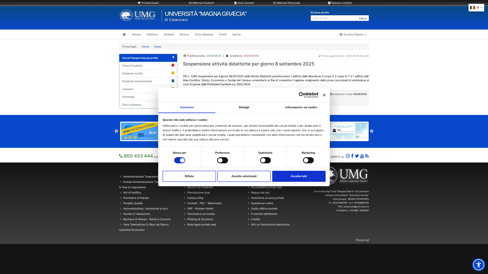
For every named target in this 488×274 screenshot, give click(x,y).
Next (372, 131)
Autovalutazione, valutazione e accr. (145, 208)
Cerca (362, 18)
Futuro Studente (132, 65)
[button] (352, 34)
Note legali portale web (201, 224)
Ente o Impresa (131, 104)
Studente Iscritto (132, 73)
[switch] (222, 160)
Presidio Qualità (133, 203)
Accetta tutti (299, 176)
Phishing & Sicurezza (200, 219)
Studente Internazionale (137, 81)
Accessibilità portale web (266, 187)
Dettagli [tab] (244, 107)
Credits (255, 219)
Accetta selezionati (244, 176)
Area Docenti (245, 2)
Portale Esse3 (150, 2)
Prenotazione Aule (198, 192)
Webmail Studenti (203, 2)
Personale (128, 96)
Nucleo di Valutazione (136, 213)
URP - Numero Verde (200, 208)
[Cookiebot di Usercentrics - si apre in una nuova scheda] (301, 95)
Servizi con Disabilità (200, 187)
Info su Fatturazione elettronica (270, 224)
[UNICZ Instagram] (348, 156)
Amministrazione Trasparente (141, 176)
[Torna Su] (362, 240)
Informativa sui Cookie (201, 213)
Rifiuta (189, 176)
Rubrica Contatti (341, 2)
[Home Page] (124, 34)
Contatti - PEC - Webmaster (204, 203)
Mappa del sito (260, 192)
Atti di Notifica (132, 192)
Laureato (127, 89)
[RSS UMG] (367, 156)
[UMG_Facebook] (352, 156)
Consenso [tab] (187, 107)
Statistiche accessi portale (267, 197)
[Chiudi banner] (324, 95)
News (157, 46)
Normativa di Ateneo (136, 197)
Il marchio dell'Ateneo (264, 213)
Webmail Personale (288, 2)
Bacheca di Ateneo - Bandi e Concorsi (146, 219)
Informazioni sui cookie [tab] (301, 107)
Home (145, 46)
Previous (116, 131)
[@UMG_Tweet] (357, 156)
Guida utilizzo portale (264, 208)
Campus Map (195, 197)
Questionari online (262, 203)
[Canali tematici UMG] (362, 156)
